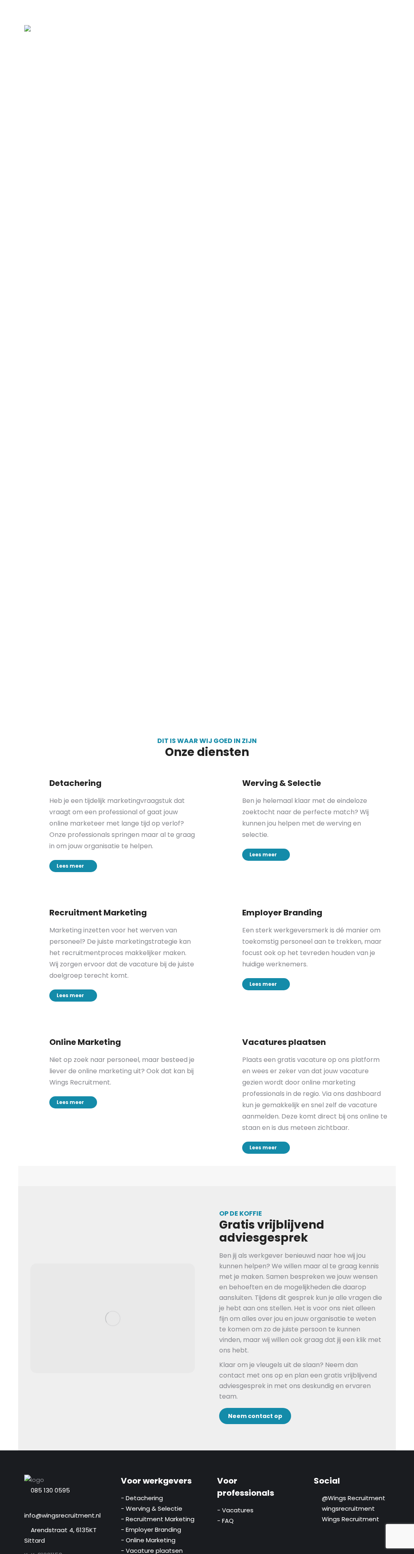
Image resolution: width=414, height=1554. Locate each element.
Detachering (75, 783)
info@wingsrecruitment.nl (62, 1515)
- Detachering (142, 1498)
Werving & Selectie (281, 783)
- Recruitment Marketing (157, 1519)
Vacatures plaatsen (284, 1042)
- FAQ (225, 1520)
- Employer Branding (151, 1529)
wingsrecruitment (347, 1508)
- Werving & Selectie (151, 1508)
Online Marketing (85, 1042)
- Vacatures (235, 1510)
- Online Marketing (148, 1540)
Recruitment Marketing (98, 912)
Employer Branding (282, 912)
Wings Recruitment (349, 1519)
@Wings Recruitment (352, 1498)
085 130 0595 (50, 1490)
